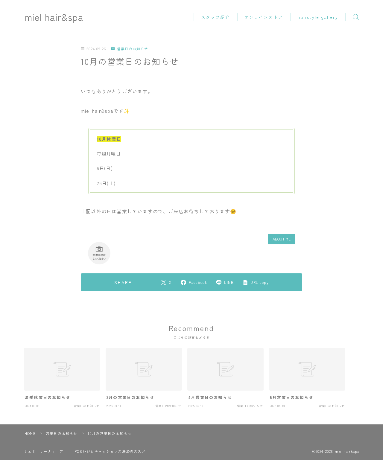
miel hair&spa (54, 17)
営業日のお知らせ (132, 48)
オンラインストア (263, 17)
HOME (30, 433)
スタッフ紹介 (215, 17)
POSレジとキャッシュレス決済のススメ (110, 451)
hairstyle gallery (318, 17)
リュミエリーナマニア (43, 451)
